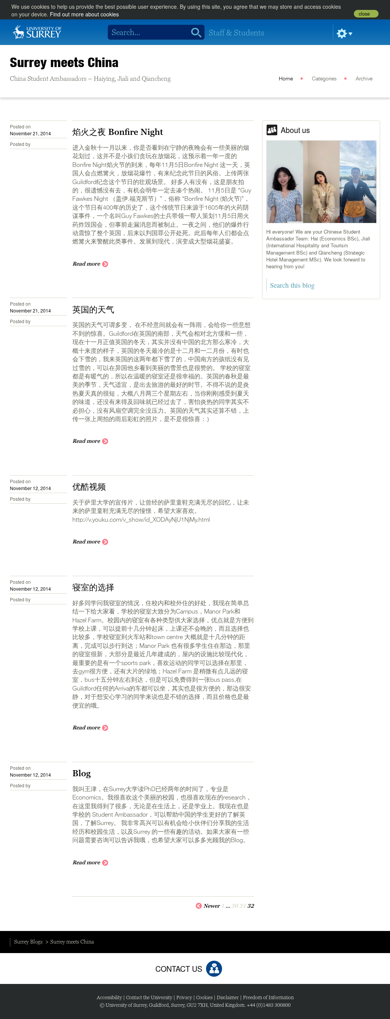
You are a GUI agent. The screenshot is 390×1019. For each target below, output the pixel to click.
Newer (211, 906)
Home (286, 79)
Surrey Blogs (28, 942)
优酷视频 (89, 487)
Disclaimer (228, 997)
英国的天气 (93, 309)
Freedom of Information (268, 997)
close (364, 13)
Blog (81, 773)
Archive (364, 79)
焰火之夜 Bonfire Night (117, 132)
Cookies (204, 997)
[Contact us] (214, 969)
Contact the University (149, 997)
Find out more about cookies (84, 14)
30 (234, 906)
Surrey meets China (64, 62)
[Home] (37, 31)
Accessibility (109, 997)
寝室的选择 (93, 587)
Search (193, 32)
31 (242, 906)
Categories (324, 79)
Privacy (184, 997)
